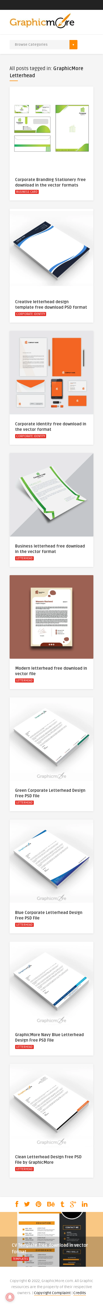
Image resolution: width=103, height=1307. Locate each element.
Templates (20, 1259)
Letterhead (24, 558)
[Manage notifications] (9, 1297)
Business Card (27, 192)
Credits (79, 1293)
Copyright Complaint (52, 1293)
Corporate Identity (30, 314)
